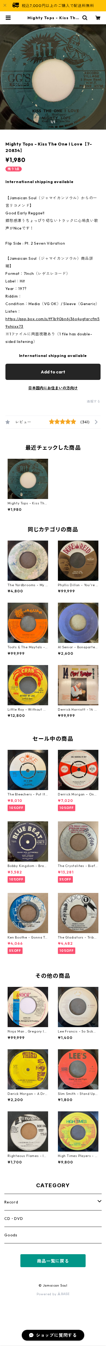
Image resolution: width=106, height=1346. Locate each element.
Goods (10, 1235)
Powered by (47, 1294)
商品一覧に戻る (53, 1261)
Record (11, 1202)
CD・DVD (13, 1218)
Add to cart (53, 372)
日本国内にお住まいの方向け (53, 388)
